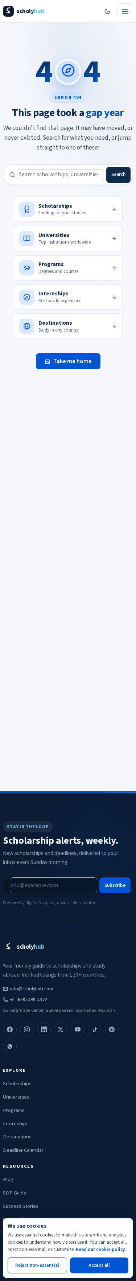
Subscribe (114, 885)
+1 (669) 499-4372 (28, 999)
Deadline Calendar (23, 1150)
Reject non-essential (37, 1265)
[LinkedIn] (44, 1029)
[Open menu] (125, 11)
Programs (14, 1110)
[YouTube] (78, 1029)
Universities (16, 1097)
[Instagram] (27, 1029)
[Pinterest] (112, 1029)
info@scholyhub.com (31, 988)
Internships (16, 1124)
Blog (8, 1179)
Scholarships (17, 1083)
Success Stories (20, 1206)
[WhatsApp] (10, 1046)
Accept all (99, 1265)
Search (118, 174)
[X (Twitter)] (60, 1029)
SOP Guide (14, 1193)
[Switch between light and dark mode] (107, 11)
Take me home (72, 361)
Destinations (17, 1137)
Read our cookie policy (100, 1249)
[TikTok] (95, 1029)
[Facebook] (10, 1029)
